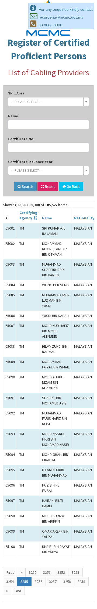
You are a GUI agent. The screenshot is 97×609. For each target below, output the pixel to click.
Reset (49, 186)
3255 (24, 581)
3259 (81, 581)
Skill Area (16, 93)
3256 (38, 581)
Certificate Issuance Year (30, 161)
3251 (47, 572)
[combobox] (48, 101)
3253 (75, 572)
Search (27, 186)
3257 (53, 581)
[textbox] (47, 101)
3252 (61, 572)
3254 (10, 581)
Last (18, 590)
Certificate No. (21, 138)
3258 (67, 581)
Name (13, 116)
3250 (32, 572)
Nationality (84, 218)
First (10, 572)
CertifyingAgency (28, 215)
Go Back (73, 186)
